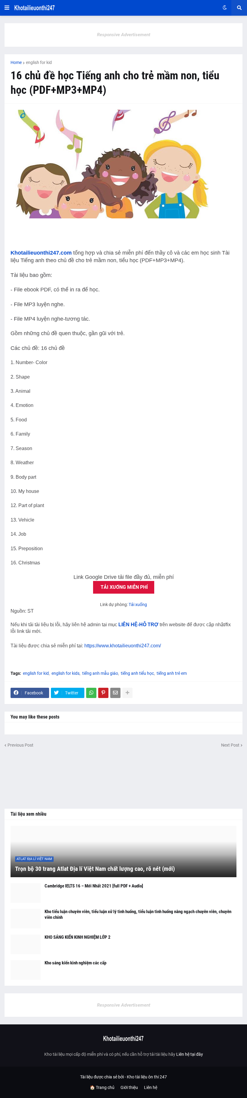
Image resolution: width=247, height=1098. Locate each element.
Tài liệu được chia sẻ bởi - (103, 1076)
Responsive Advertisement (123, 34)
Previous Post (20, 745)
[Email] (115, 693)
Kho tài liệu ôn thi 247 (147, 1076)
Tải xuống (138, 604)
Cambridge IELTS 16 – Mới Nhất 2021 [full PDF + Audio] (94, 886)
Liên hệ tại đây (189, 1054)
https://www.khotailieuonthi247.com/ (122, 645)
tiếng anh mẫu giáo (100, 673)
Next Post (230, 745)
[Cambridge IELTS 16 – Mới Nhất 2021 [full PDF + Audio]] (26, 893)
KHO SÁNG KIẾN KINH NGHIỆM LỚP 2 (78, 937)
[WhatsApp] (91, 693)
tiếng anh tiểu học (137, 673)
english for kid (39, 62)
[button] (7, 8)
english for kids (66, 673)
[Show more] (127, 693)
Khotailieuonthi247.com (41, 253)
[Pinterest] (103, 693)
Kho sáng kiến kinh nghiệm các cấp (75, 963)
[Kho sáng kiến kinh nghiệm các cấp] (26, 970)
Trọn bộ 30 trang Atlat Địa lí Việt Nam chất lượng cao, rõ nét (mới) (95, 868)
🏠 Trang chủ (102, 1087)
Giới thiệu (129, 1087)
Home (16, 62)
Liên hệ (150, 1087)
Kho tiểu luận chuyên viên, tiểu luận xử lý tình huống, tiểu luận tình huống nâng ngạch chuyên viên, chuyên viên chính (138, 914)
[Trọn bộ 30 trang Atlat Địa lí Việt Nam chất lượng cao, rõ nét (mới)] (123, 851)
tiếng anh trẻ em (172, 673)
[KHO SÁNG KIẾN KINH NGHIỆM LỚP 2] (26, 944)
